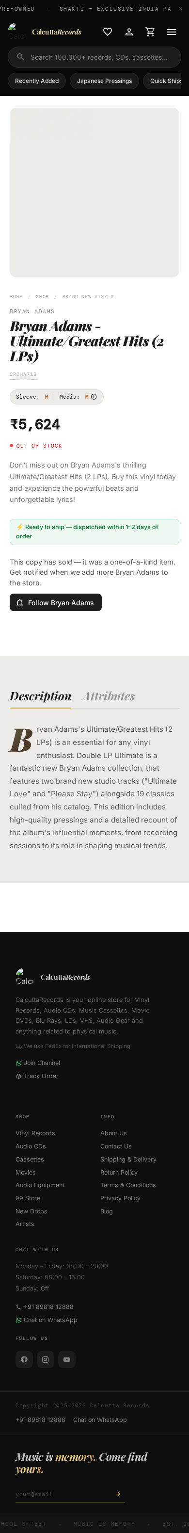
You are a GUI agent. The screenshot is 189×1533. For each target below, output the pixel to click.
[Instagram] (45, 1359)
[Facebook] (24, 1359)
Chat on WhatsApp (51, 1319)
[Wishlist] (107, 32)
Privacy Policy (120, 1198)
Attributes (109, 695)
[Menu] (171, 32)
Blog (106, 1211)
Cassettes (30, 1159)
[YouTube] (67, 1359)
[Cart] (150, 32)
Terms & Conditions (128, 1185)
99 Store (28, 1198)
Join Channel (42, 1062)
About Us (113, 1133)
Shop (42, 296)
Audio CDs (31, 1146)
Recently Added (37, 80)
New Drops (31, 1211)
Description (40, 695)
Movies (26, 1172)
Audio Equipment (40, 1185)
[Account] (129, 32)
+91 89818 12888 (49, 1306)
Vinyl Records (35, 1133)
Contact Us (116, 1146)
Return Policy (119, 1172)
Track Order (41, 1076)
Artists (25, 1223)
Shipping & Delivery (128, 1159)
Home (16, 296)
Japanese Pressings (104, 80)
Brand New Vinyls (88, 296)
